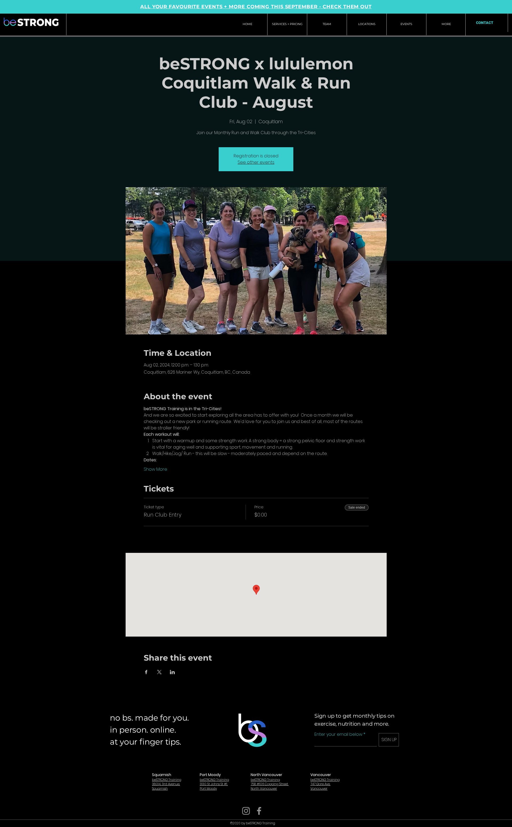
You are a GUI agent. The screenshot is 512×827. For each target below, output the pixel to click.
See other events (256, 162)
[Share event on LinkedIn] (172, 672)
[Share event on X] (159, 672)
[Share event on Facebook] (146, 672)
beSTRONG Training (166, 779)
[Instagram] (246, 811)
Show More (155, 469)
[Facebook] (259, 811)
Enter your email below (338, 734)
